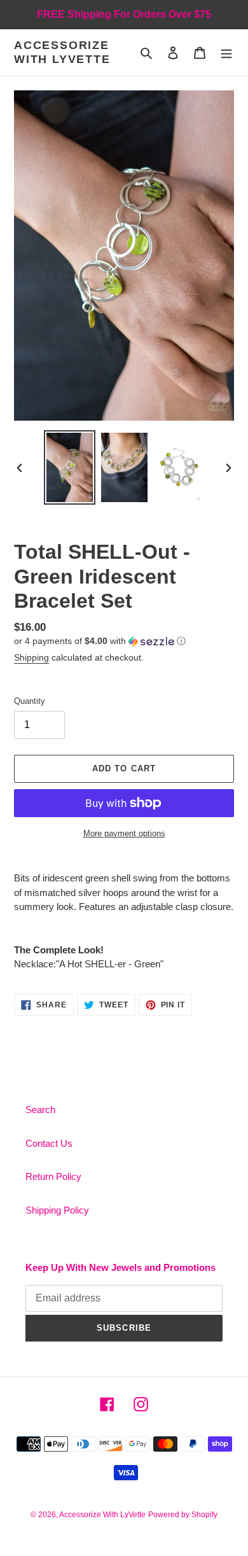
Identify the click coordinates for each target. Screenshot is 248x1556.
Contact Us (48, 1143)
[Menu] (226, 52)
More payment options (124, 833)
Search (40, 1109)
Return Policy (53, 1176)
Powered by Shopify (182, 1514)
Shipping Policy (57, 1210)
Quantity (29, 701)
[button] (100, 641)
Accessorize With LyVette (62, 52)
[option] (70, 467)
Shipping (31, 657)
